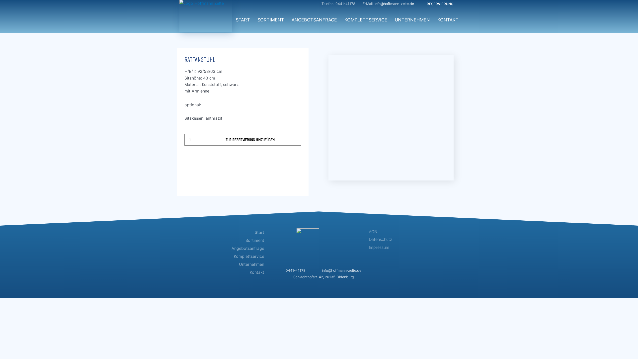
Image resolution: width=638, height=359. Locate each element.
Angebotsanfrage (314, 19)
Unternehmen (412, 19)
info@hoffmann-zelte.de (394, 3)
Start (243, 19)
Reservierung (440, 4)
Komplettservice (365, 19)
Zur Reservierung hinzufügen (250, 139)
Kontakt (448, 19)
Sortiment (270, 19)
